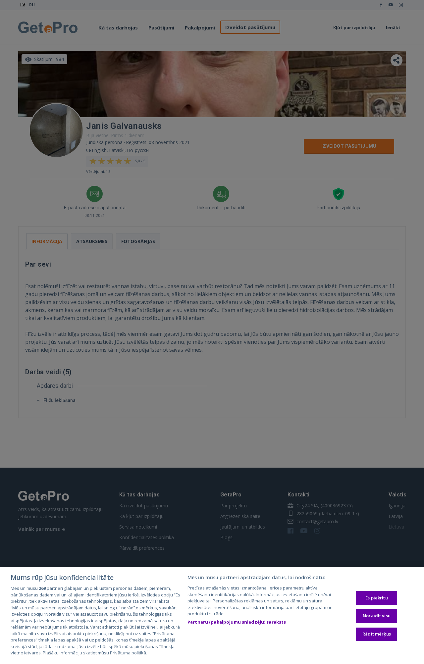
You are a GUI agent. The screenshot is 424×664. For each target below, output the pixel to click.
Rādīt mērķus (376, 634)
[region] (212, 615)
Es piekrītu (376, 598)
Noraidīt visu (377, 616)
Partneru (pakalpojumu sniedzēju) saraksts (236, 622)
